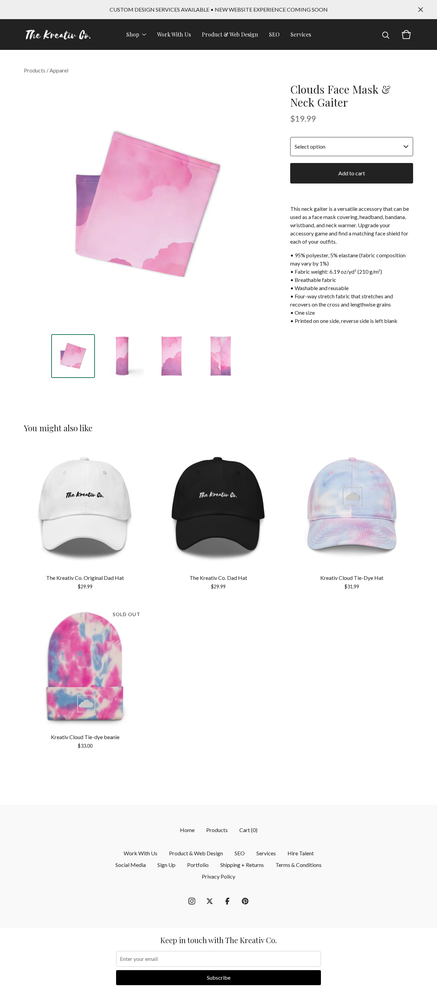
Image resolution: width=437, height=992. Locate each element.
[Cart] (406, 34)
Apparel (59, 70)
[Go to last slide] (33, 206)
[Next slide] (260, 206)
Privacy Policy (218, 876)
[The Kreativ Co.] (58, 34)
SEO (274, 34)
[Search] (386, 34)
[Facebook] (227, 901)
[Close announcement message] (420, 9)
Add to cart (351, 173)
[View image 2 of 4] (122, 356)
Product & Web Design (230, 34)
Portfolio (198, 864)
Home (187, 830)
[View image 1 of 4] (73, 356)
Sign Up (166, 864)
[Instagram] (192, 901)
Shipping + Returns (242, 864)
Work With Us (174, 34)
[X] (209, 901)
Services (301, 34)
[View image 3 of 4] (171, 356)
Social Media (130, 864)
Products (34, 70)
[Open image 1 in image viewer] (147, 206)
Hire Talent (300, 853)
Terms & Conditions (299, 864)
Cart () (248, 830)
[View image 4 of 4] (220, 356)
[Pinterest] (245, 901)
